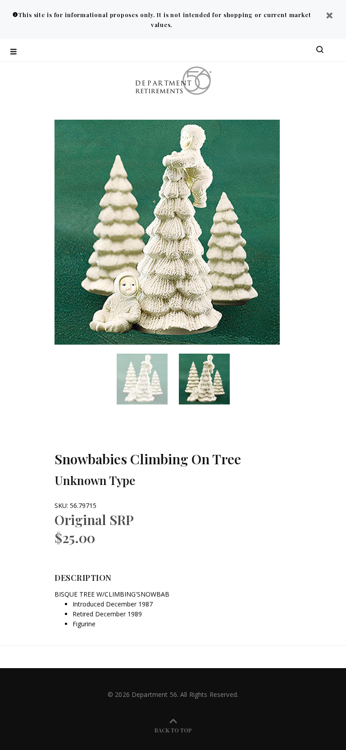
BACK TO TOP (173, 730)
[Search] (320, 50)
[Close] (329, 16)
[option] (148, 379)
